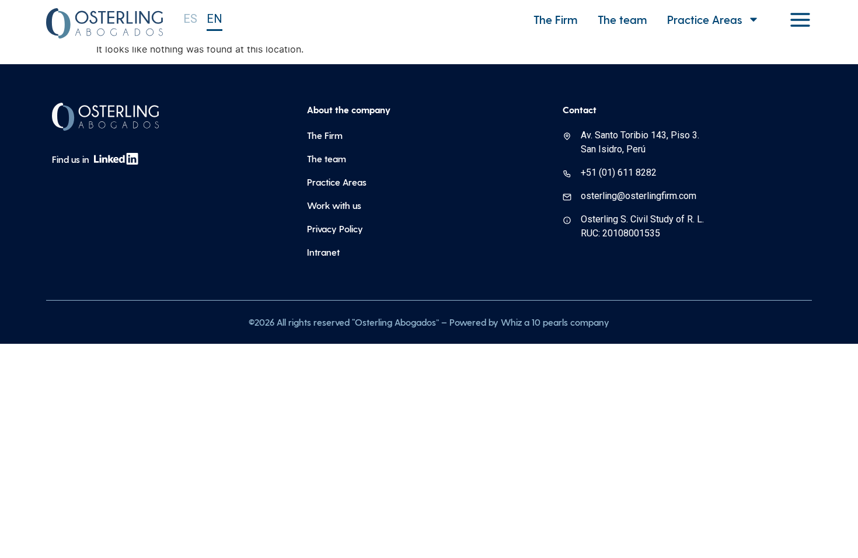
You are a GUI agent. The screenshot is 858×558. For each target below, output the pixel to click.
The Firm (555, 19)
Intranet (323, 251)
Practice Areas (337, 181)
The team (622, 19)
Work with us (334, 205)
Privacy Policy (335, 228)
